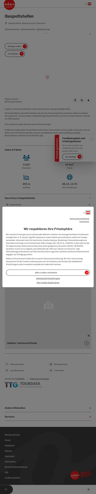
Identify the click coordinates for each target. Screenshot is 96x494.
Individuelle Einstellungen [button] (48, 278)
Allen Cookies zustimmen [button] (46, 272)
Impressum (84, 221)
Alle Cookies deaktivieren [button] (48, 282)
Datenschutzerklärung (79, 218)
